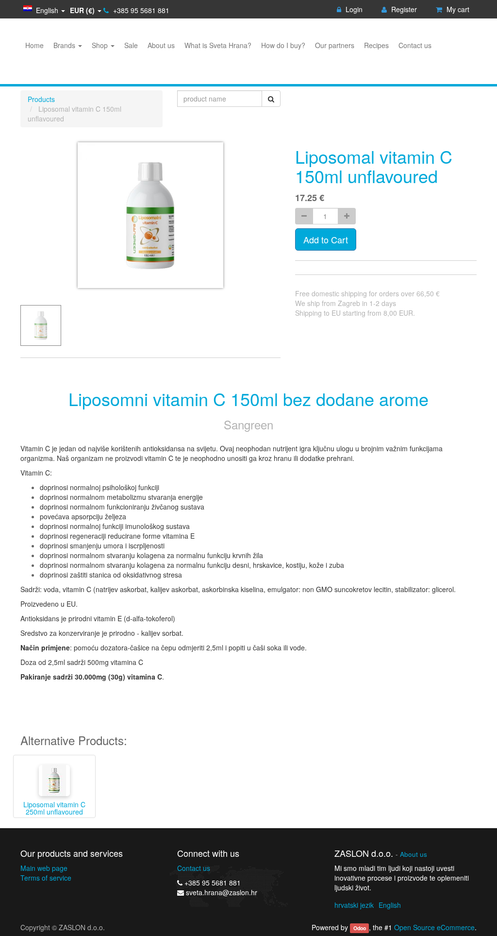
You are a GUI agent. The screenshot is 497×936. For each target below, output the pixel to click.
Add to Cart (325, 239)
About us (413, 854)
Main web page (43, 868)
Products (41, 99)
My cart (457, 9)
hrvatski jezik (354, 905)
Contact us (193, 868)
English (390, 905)
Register (403, 9)
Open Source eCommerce (434, 927)
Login (353, 9)
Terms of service (45, 878)
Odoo (359, 928)
